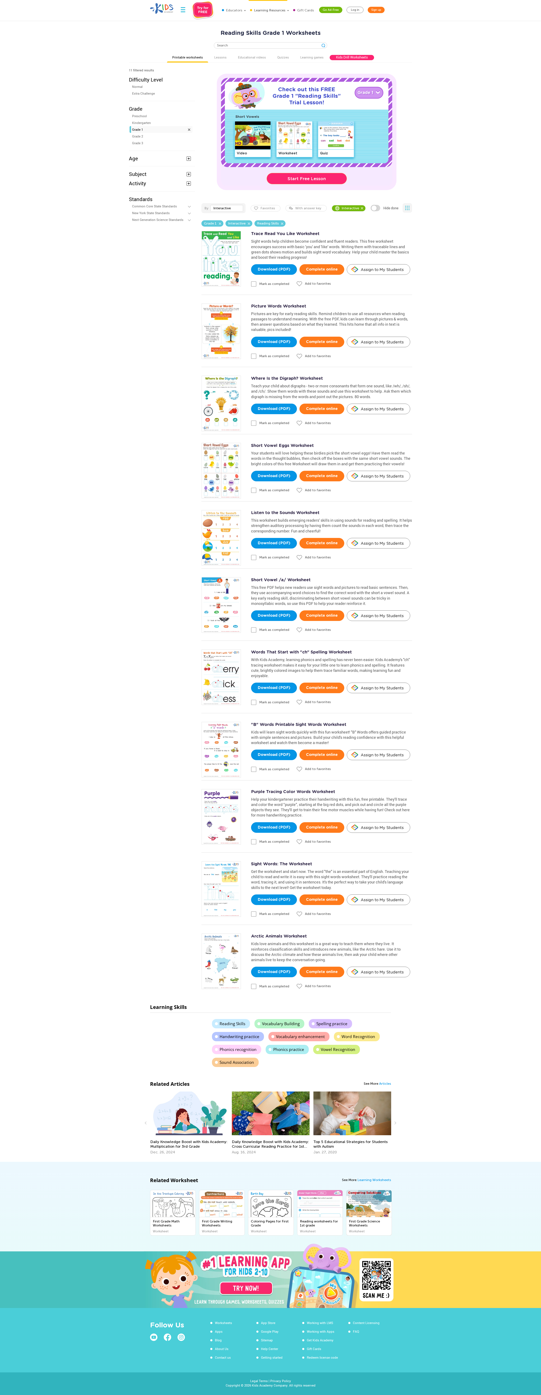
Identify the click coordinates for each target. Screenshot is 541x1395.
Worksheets (223, 1323)
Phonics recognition (238, 1049)
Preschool (139, 116)
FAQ (356, 1331)
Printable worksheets (187, 57)
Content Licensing (366, 1323)
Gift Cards (305, 10)
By (206, 208)
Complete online (322, 269)
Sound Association (237, 1062)
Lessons (220, 57)
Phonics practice (288, 1049)
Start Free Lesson (307, 178)
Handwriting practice (239, 1036)
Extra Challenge (143, 93)
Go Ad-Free (331, 10)
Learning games (312, 57)
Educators (233, 10)
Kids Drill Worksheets (352, 57)
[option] (189, 1123)
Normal (137, 86)
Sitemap (267, 1340)
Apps (219, 1331)
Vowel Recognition (338, 1049)
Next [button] (395, 1123)
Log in (355, 10)
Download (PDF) (274, 269)
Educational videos (252, 57)
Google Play (270, 1331)
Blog (218, 1340)
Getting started (272, 1357)
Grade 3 (137, 143)
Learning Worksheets (374, 1180)
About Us (221, 1349)
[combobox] (226, 208)
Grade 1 (137, 129)
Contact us (223, 1357)
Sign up (376, 10)
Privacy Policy (280, 1381)
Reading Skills (232, 1023)
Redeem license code (322, 1357)
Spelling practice (331, 1023)
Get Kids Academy (320, 1340)
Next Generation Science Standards (157, 220)
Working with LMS (320, 1323)
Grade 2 (137, 136)
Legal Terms (259, 1381)
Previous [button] (146, 1123)
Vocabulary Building (281, 1023)
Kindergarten (141, 123)
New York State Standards (151, 213)
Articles (385, 1084)
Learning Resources (269, 10)
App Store (268, 1323)
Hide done (390, 208)
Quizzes (283, 57)
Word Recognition (358, 1036)
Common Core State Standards (154, 206)
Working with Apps (320, 1331)
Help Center (269, 1349)
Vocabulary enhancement (300, 1036)
